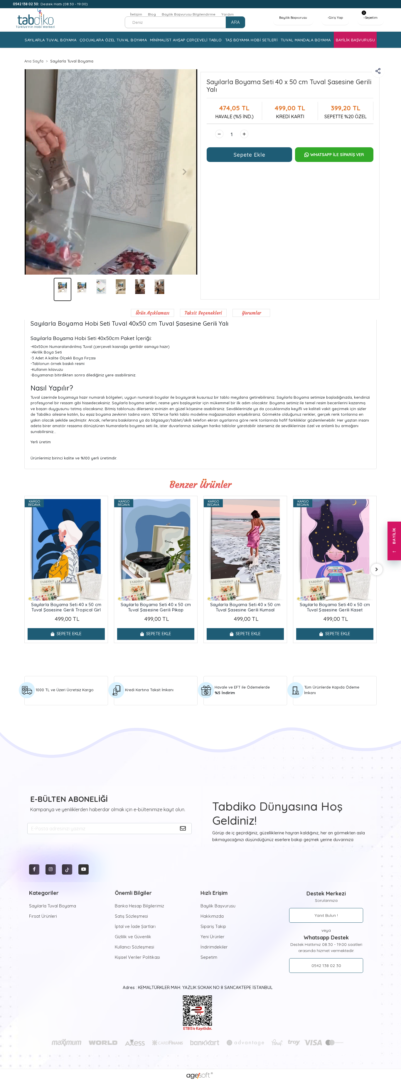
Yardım (227, 14)
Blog (152, 14)
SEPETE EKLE (69, 633)
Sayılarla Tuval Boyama (52, 906)
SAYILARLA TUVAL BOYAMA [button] (50, 40)
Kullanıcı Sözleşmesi (134, 947)
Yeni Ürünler (213, 936)
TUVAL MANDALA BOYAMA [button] (306, 40)
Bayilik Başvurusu (218, 906)
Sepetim (209, 957)
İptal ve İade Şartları (135, 926)
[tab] (152, 313)
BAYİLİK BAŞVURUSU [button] (355, 40)
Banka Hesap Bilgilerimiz (139, 906)
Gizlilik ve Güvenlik (133, 936)
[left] (24, 569)
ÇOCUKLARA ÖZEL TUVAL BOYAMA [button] (113, 40)
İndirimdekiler (214, 947)
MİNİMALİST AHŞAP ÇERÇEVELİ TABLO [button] (186, 40)
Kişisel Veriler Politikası (137, 957)
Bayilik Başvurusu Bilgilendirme (188, 14)
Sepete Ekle (249, 154)
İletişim (136, 14)
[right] (376, 569)
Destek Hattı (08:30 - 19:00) (50, 4)
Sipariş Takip (213, 926)
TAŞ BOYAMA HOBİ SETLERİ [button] (251, 40)
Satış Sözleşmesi (131, 916)
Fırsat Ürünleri (43, 916)
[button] (370, 18)
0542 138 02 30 (326, 965)
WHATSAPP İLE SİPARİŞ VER (337, 154)
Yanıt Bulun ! (326, 915)
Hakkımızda (212, 916)
